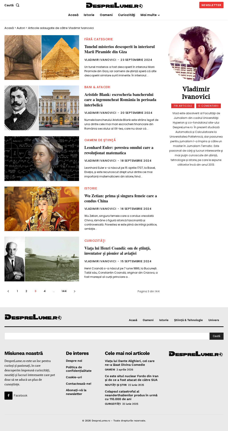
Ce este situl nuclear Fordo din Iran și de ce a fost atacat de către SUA (132, 378)
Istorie (90, 188)
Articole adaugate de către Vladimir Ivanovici (61, 28)
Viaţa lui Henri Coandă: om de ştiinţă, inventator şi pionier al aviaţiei (117, 250)
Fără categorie (98, 39)
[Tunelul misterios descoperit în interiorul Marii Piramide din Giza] (41, 57)
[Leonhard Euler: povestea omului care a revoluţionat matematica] (41, 158)
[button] (12, 5)
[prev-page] (8, 291)
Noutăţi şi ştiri (116, 384)
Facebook (20, 395)
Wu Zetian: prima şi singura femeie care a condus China (120, 198)
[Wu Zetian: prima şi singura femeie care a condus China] (41, 209)
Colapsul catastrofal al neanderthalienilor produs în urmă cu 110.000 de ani (131, 395)
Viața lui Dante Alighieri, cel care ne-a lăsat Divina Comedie (130, 362)
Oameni (110, 369)
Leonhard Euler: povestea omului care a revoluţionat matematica (118, 149)
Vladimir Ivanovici (100, 60)
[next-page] (74, 291)
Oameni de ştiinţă (100, 140)
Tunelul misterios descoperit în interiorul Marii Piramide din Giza (119, 49)
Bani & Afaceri (97, 87)
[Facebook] (8, 396)
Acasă (9, 28)
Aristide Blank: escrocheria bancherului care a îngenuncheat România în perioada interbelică (120, 99)
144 (64, 291)
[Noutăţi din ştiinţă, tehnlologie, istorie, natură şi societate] (29, 317)
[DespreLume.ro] (114, 5)
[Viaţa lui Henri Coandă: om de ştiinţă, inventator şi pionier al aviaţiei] (41, 259)
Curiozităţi (95, 240)
